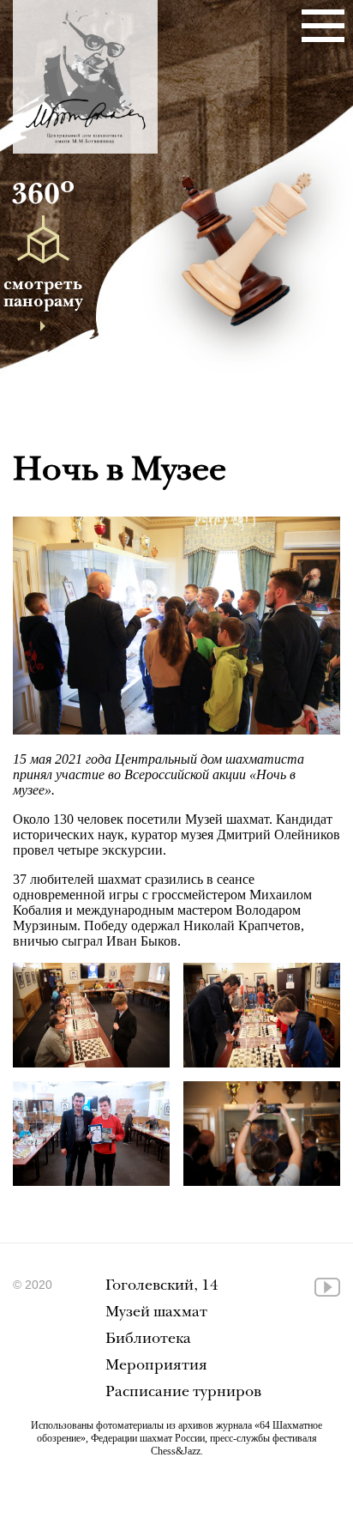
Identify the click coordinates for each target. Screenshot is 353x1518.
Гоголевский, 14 (161, 1286)
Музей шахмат (156, 1313)
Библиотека (148, 1340)
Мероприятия (156, 1366)
